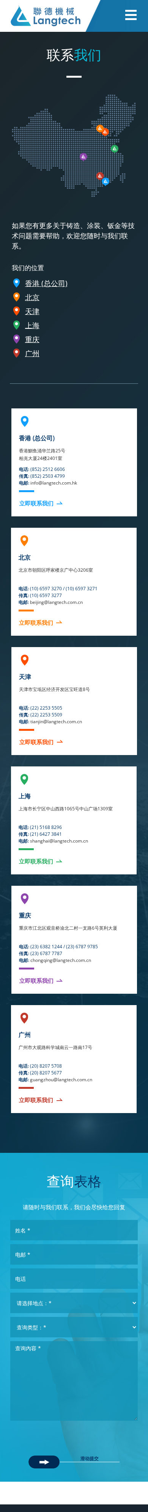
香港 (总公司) (46, 283)
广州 (32, 353)
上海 (32, 325)
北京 (32, 297)
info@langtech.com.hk (53, 483)
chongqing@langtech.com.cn (60, 960)
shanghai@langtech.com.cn (59, 841)
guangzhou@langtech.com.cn (61, 1079)
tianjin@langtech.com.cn (56, 721)
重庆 (32, 339)
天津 (32, 311)
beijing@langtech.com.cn (56, 602)
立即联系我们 (36, 503)
